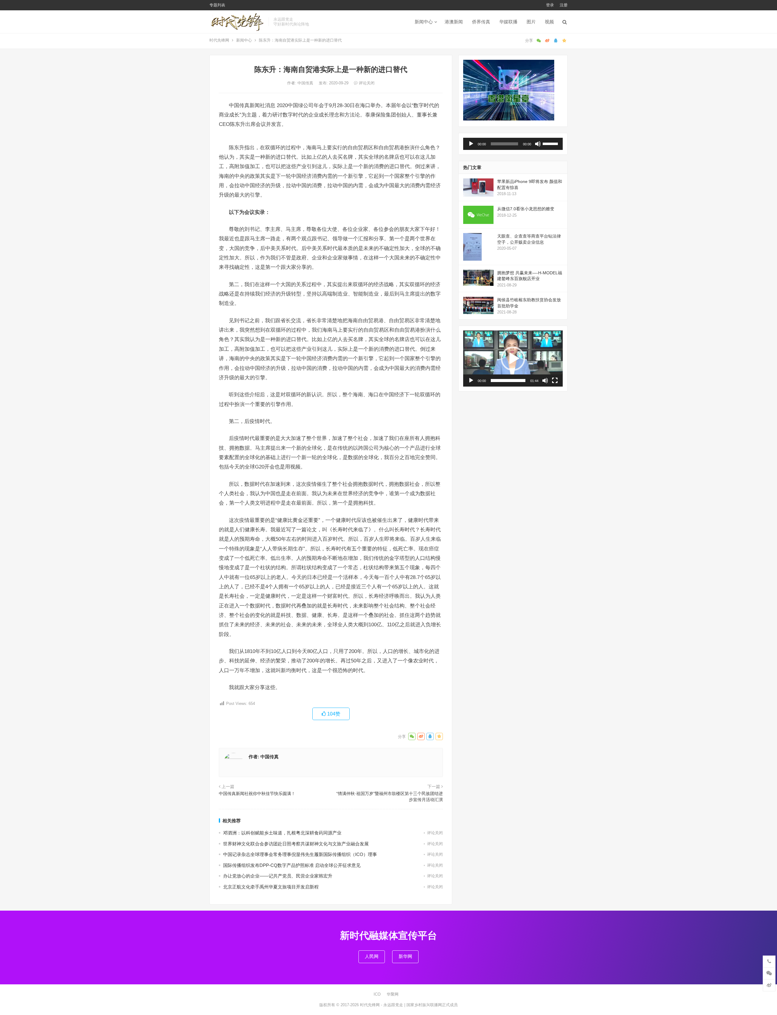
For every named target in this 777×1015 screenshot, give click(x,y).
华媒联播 (508, 21)
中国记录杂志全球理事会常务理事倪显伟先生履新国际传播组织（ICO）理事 (300, 854)
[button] (513, 359)
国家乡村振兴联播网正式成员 (432, 1005)
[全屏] (555, 380)
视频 (549, 21)
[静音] (538, 144)
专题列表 (217, 5)
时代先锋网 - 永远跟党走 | (383, 1005)
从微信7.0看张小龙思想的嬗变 (525, 208)
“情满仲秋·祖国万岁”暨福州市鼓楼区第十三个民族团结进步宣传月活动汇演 (389, 796)
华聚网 (393, 994)
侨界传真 (481, 21)
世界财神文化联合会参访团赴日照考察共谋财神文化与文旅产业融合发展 (296, 843)
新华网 (405, 956)
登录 (550, 5)
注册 (564, 5)
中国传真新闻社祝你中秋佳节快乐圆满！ (257, 793)
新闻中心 (424, 21)
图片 (531, 21)
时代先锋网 (219, 40)
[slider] (551, 143)
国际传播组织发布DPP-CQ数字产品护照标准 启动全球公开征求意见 (292, 865)
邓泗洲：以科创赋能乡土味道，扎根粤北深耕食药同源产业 (282, 832)
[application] (513, 144)
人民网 (371, 956)
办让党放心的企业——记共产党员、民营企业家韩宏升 (277, 875)
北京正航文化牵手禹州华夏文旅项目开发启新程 (271, 886)
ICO (377, 994)
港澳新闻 (454, 21)
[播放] (471, 144)
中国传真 (305, 83)
